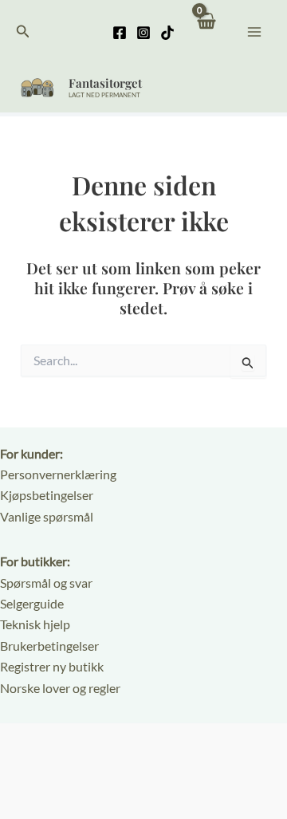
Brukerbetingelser (49, 645)
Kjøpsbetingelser (46, 494)
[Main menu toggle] (254, 31)
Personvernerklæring (58, 474)
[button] (23, 31)
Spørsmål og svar (46, 582)
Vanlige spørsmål (46, 516)
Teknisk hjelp (35, 624)
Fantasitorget (105, 83)
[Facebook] (119, 33)
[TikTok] (167, 33)
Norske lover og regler (60, 687)
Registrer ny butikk (52, 666)
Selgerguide (32, 603)
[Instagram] (143, 33)
